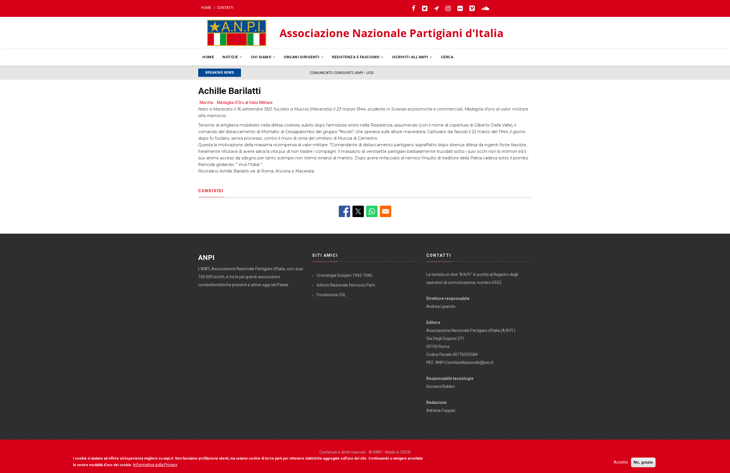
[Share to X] (358, 211)
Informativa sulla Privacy (155, 464)
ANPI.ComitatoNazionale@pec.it (464, 362)
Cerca (447, 57)
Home (206, 7)
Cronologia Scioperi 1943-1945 (344, 275)
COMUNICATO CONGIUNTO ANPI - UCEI (276, 73)
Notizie (230, 57)
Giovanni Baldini (440, 386)
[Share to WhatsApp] (372, 211)
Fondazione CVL (331, 294)
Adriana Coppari (440, 410)
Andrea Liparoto (440, 306)
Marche (206, 102)
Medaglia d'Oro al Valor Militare (245, 102)
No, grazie (643, 462)
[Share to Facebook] (344, 211)
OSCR (405, 452)
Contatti (225, 7)
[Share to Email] (385, 211)
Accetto (621, 462)
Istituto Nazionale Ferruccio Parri (346, 285)
